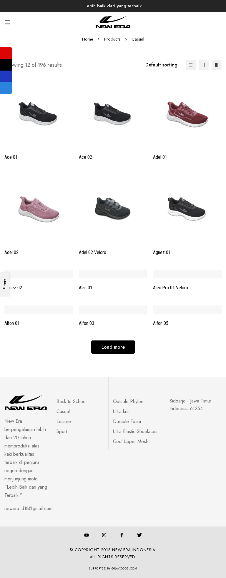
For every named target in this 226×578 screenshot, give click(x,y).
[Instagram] (104, 535)
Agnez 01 (162, 252)
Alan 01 (85, 287)
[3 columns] (217, 65)
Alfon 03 (86, 323)
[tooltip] (6, 53)
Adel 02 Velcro (92, 252)
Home (87, 39)
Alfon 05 (160, 323)
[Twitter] (139, 535)
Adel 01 (160, 157)
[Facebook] (121, 535)
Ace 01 (11, 157)
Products (112, 39)
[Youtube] (86, 535)
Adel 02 (11, 252)
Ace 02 (85, 157)
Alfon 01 (12, 323)
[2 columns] (204, 65)
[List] (191, 65)
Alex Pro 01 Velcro (170, 287)
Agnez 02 (13, 287)
